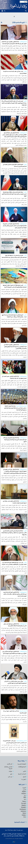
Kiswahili (23, 807)
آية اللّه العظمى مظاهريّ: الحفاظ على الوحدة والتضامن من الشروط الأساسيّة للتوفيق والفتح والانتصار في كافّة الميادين (15, 346)
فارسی (24, 790)
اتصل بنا (24, 779)
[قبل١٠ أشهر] (14, 731)
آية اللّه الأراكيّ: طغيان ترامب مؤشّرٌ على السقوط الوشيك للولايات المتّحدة (15, 502)
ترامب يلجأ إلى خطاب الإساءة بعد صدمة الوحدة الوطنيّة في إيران (15, 72)
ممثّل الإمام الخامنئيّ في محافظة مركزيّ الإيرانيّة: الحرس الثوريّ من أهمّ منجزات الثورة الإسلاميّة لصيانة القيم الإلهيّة (14, 194)
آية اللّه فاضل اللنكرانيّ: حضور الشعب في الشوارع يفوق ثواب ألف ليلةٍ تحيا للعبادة (14, 377)
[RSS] (1, 22)
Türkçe (24, 801)
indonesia (23, 811)
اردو (25, 796)
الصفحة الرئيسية (22, 764)
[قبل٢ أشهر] (14, 155)
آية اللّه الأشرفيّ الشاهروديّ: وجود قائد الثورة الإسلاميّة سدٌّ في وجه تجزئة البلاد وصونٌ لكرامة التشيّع (15, 440)
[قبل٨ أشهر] (14, 614)
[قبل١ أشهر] (14, 32)
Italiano (24, 815)
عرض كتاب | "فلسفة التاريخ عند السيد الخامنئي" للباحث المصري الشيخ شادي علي (15, 742)
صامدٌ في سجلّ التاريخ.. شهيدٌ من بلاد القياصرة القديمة (15, 712)
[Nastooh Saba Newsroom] (14, 841)
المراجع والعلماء (22, 767)
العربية (24, 788)
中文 (24, 817)
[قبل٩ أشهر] (14, 642)
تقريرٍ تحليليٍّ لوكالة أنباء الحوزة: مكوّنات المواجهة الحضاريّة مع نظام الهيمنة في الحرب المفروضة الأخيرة (15, 286)
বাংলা (25, 799)
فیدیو (24, 777)
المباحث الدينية (22, 774)
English (24, 792)
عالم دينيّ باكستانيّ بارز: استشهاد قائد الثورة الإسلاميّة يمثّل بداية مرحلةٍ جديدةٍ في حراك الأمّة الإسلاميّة (14, 256)
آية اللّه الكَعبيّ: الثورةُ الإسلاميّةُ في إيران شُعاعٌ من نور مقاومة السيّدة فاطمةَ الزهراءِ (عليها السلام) (14, 652)
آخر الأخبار (9, 764)
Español (24, 805)
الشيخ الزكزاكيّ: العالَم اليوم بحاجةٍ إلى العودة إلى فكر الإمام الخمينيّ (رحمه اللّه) (15, 165)
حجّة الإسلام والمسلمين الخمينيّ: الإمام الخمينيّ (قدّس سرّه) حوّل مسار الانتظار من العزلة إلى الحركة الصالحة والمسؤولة (14, 533)
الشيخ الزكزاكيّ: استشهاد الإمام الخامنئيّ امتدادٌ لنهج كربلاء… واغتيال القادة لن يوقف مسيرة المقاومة (14, 316)
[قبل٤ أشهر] (14, 182)
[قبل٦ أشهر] (14, 396)
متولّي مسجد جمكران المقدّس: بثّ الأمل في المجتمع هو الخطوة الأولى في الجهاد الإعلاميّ (15, 682)
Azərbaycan (23, 809)
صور (11, 774)
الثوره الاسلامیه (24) (18, 22)
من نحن (10, 777)
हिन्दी (25, 797)
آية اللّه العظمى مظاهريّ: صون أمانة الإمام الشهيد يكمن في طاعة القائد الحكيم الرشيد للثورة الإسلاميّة (14, 42)
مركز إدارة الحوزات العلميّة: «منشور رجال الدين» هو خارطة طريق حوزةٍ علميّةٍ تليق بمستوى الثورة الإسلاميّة (15, 408)
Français (23, 794)
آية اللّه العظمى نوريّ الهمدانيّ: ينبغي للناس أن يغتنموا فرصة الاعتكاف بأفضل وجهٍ (15, 625)
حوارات (10, 771)
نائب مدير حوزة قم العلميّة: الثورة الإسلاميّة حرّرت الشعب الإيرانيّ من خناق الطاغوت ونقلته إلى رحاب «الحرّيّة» (14, 563)
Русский (23, 803)
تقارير (24, 771)
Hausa (24, 813)
